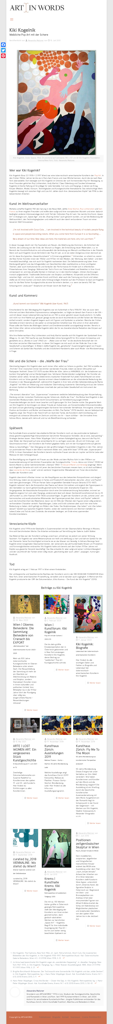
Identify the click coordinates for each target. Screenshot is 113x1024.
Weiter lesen (32, 710)
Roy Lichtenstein (87, 208)
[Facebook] (3, 44)
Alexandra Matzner (36, 40)
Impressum (75, 1017)
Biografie (56, 1017)
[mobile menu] (11, 19)
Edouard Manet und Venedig (74, 464)
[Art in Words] (36, 7)
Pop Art (98, 175)
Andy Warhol (73, 208)
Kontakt (65, 1017)
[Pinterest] (3, 56)
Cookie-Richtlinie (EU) (91, 1017)
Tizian (73, 462)
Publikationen (45, 1017)
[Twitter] (3, 50)
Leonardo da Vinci (21, 470)
